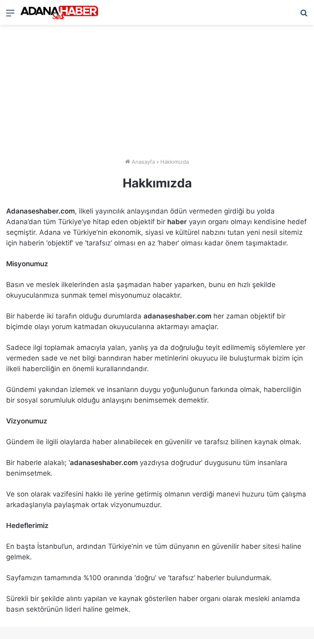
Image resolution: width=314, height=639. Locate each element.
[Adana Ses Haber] (59, 12)
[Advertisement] (157, 94)
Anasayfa (142, 161)
